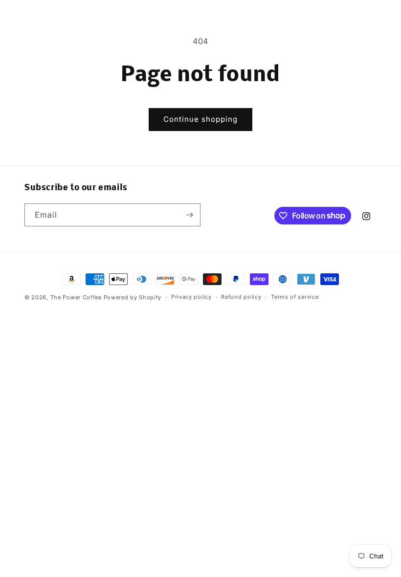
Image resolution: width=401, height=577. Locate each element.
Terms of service (294, 296)
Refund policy (241, 296)
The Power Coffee (76, 297)
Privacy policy (191, 296)
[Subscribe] (189, 214)
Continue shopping (200, 119)
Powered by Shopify (133, 297)
